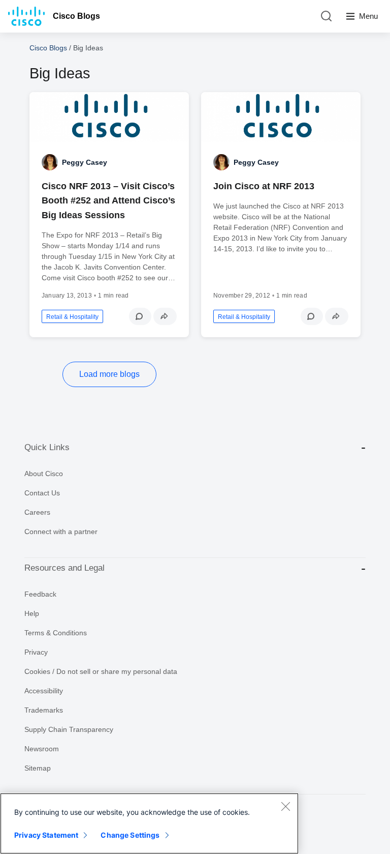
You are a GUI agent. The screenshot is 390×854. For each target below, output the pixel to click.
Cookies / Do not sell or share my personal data (100, 671)
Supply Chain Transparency (68, 729)
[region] (149, 823)
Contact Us (42, 493)
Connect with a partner (61, 531)
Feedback (40, 594)
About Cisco (43, 473)
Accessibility (43, 691)
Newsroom (41, 749)
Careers (37, 512)
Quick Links (47, 447)
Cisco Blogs (76, 16)
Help (31, 613)
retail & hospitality (72, 317)
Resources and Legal (64, 568)
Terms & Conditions (55, 633)
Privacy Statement (46, 835)
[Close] (285, 806)
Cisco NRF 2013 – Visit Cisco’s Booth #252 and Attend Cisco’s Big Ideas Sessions (108, 200)
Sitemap (37, 768)
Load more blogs (109, 374)
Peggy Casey (84, 162)
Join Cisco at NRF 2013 (263, 186)
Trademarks (43, 710)
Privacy (36, 652)
